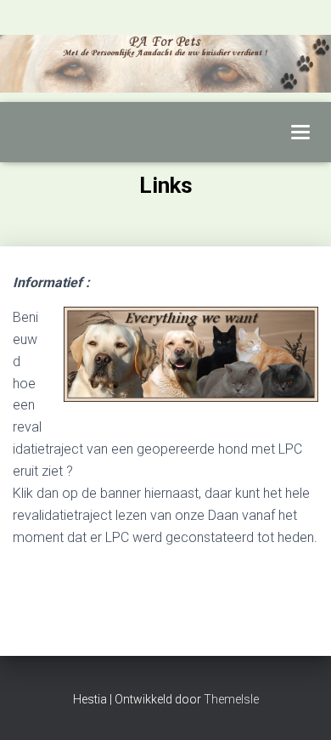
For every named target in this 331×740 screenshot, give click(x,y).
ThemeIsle (231, 699)
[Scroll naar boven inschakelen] (297, 706)
